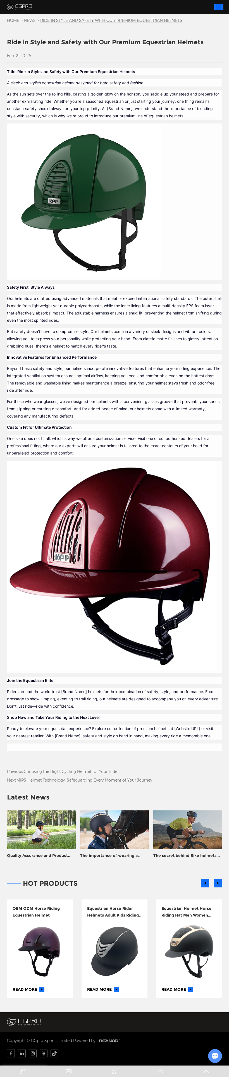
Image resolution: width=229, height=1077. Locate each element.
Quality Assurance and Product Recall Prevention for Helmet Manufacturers (37, 856)
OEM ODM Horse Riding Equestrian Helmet (36, 912)
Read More (25, 989)
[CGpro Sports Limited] (19, 7)
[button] (205, 883)
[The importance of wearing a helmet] (114, 829)
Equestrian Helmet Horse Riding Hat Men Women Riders (186, 912)
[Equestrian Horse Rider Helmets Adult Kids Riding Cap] (114, 951)
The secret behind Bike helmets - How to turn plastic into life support (186, 856)
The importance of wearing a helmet (109, 856)
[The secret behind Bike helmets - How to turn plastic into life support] (187, 829)
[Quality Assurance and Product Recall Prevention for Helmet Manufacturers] (41, 829)
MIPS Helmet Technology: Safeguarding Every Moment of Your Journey (84, 780)
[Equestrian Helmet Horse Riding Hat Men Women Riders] (188, 951)
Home (13, 20)
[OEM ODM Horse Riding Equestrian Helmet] (40, 951)
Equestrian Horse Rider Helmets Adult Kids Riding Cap (113, 912)
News (30, 20)
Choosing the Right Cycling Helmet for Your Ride (70, 771)
